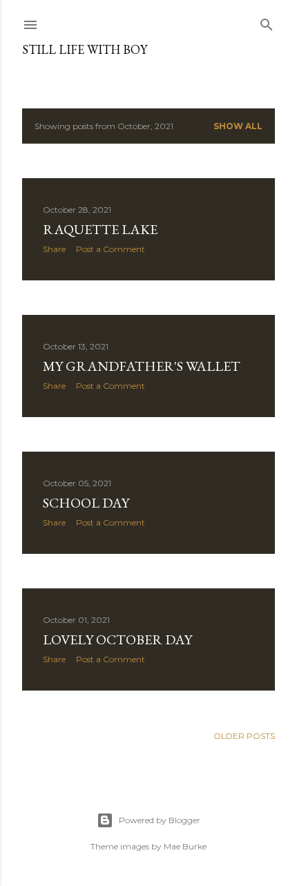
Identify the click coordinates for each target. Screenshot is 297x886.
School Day (86, 503)
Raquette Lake (100, 229)
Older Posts (244, 736)
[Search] (266, 21)
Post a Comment (110, 249)
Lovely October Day (117, 639)
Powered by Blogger (159, 820)
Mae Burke (185, 846)
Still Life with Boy (84, 49)
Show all (237, 126)
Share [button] (54, 249)
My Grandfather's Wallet (141, 366)
